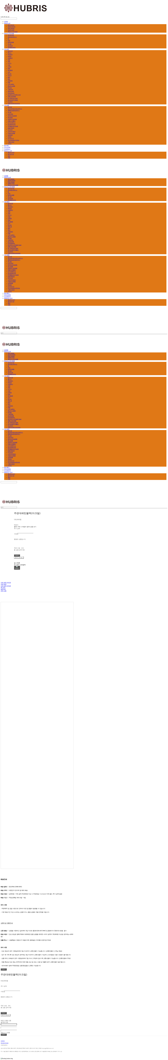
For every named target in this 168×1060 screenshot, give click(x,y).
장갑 (9, 40)
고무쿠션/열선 (11, 131)
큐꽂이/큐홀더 (11, 121)
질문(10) (3, 589)
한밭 (9, 82)
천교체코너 (7, 149)
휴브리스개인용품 (13, 32)
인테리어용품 (11, 133)
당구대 (9, 144)
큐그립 (9, 44)
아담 (9, 65)
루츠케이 (10, 54)
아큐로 (9, 67)
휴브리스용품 (11, 86)
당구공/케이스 (11, 123)
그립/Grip (10, 89)
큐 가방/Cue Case (13, 98)
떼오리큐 (10, 51)
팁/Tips (10, 88)
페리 (9, 77)
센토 (9, 61)
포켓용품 (10, 135)
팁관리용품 (11, 42)
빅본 (9, 60)
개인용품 (6, 105)
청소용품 (10, 117)
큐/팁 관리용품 (12, 96)
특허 (9, 156)
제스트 (9, 74)
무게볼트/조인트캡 (13, 126)
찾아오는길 (11, 154)
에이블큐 (10, 70)
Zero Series (11, 25)
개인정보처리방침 (4, 1043)
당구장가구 (11, 138)
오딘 (9, 72)
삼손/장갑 (10, 114)
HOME (6, 21)
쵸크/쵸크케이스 (12, 37)
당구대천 (10, 130)
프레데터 (10, 81)
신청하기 (3, 1034)
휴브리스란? (11, 152)
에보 (9, 68)
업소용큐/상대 (11, 124)
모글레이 (10, 58)
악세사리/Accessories (14, 103)
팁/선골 (10, 107)
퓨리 (9, 79)
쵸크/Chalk (11, 91)
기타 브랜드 (11, 84)
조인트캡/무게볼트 (13, 100)
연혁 (9, 158)
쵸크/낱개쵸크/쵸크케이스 (15, 109)
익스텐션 (10, 102)
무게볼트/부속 (11, 47)
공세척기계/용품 (12, 119)
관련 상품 (3, 591)
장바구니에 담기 (5, 1015)
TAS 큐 (9, 75)
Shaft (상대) (11, 30)
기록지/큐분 (11, 142)
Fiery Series (11, 28)
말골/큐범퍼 (11, 128)
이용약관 (3, 1041)
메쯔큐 (9, 56)
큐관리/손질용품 (12, 116)
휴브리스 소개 (8, 151)
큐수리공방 (7, 147)
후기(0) (3, 587)
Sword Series (11, 26)
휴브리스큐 (7, 23)
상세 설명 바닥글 (6, 586)
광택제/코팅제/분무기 (14, 110)
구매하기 (3, 969)
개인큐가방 (11, 35)
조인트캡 (10, 46)
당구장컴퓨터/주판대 (13, 140)
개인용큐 (6, 49)
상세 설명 (3, 584)
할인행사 (6, 145)
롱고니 (9, 53)
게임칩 (9, 137)
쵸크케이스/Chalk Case (14, 95)
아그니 (9, 63)
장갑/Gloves (11, 93)
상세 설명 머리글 (6, 582)
